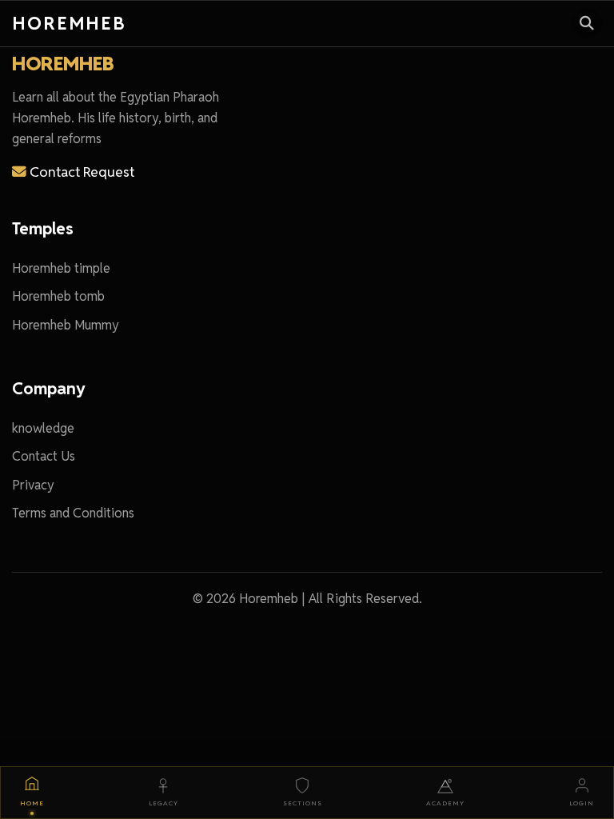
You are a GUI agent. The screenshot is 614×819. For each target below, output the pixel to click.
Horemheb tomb (58, 296)
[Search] (587, 23)
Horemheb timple (61, 268)
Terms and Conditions (73, 513)
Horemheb (69, 22)
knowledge (43, 428)
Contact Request (80, 171)
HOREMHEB (63, 63)
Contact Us (43, 456)
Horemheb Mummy (65, 325)
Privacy (33, 485)
